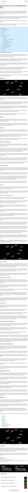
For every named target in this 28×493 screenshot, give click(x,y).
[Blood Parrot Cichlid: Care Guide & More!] (25, 484)
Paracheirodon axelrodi (3, 458)
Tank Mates (3, 48)
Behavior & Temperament (5, 35)
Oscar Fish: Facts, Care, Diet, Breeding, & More (9, 486)
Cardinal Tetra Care (4, 36)
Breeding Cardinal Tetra (5, 47)
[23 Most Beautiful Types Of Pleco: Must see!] (25, 478)
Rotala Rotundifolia (23, 228)
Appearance (3, 31)
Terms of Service (16, 490)
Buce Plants (17, 228)
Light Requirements (6, 40)
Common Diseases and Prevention (7, 44)
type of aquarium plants (17, 227)
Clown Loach (4, 421)
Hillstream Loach (4, 420)
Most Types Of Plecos (5, 423)
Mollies (3, 426)
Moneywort (9, 228)
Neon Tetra (4, 98)
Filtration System (5, 43)
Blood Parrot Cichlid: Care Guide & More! (7, 483)
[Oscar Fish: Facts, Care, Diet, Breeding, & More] (25, 487)
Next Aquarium (4, 1)
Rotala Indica (13, 228)
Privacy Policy (11, 490)
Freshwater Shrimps (5, 425)
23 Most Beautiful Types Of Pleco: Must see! (8, 477)
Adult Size (3, 32)
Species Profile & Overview (6, 29)
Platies (6, 426)
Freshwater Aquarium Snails (6, 424)
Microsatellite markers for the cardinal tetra (6, 459)
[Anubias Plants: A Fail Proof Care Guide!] (25, 481)
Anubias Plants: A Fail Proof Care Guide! (7, 480)
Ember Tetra (4, 419)
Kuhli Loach (3, 422)
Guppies (3, 418)
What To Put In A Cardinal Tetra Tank (8, 39)
